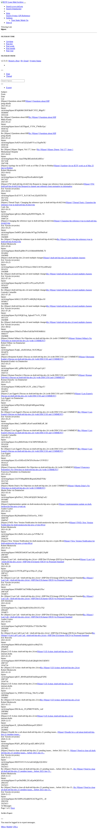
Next (13, 808)
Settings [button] (9, 18)
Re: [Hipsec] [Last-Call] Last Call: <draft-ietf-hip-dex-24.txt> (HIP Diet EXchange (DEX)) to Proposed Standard (48, 634)
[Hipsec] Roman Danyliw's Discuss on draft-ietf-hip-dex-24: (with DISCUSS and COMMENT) (46, 376)
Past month (10, 48)
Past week (10, 46)
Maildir (9, 827)
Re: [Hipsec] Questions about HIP (42, 117)
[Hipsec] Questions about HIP (37, 101)
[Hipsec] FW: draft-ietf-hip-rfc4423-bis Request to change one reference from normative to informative (47, 185)
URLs (15, 827)
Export (9, 87)
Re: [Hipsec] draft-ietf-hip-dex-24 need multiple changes (69, 274)
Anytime (9, 41)
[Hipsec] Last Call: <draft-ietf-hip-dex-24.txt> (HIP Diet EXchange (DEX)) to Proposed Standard (48, 560)
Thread (9, 76)
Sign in (9, 22)
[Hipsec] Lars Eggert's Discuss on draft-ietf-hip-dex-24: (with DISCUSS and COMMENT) (47, 394)
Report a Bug (14, 61)
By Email (24, 61)
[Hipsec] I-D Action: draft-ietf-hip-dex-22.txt (55, 716)
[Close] (2, 818)
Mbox (3, 827)
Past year (9, 51)
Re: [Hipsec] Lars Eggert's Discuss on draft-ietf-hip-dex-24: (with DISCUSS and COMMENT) (46, 413)
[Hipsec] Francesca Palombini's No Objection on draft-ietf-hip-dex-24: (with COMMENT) (45, 468)
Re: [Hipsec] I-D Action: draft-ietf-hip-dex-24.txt (60, 668)
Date (8, 74)
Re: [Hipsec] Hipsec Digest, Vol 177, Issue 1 (55, 149)
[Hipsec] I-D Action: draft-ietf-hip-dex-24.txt (55, 651)
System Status (35, 61)
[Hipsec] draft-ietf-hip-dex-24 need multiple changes (64, 258)
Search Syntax (12, 16)
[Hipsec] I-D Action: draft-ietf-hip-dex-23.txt (55, 684)
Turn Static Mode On (19, 20)
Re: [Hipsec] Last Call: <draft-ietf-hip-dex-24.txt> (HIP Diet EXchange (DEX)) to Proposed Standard (47, 579)
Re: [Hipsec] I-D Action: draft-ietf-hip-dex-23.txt (60, 700)
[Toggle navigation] (25, 2)
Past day (9, 44)
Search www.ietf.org (14, 6)
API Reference (24, 16)
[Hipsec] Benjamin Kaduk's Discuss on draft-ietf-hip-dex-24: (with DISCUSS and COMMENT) (47, 358)
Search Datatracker (13, 9)
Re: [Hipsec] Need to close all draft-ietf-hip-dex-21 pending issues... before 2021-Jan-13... (48, 770)
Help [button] (8, 13)
